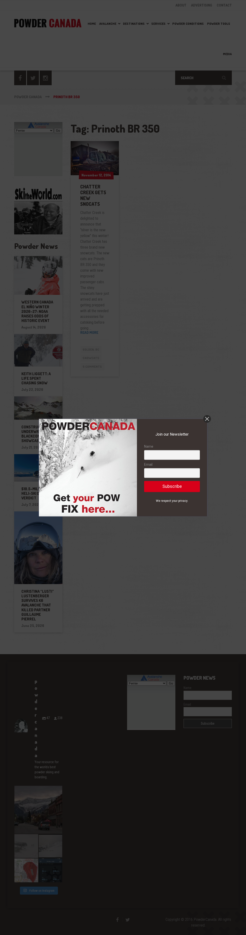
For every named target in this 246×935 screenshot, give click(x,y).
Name (148, 446)
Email (148, 465)
